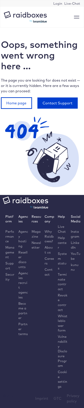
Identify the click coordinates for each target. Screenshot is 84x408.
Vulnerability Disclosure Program (62, 351)
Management (9, 252)
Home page (16, 103)
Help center (62, 242)
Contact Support (57, 103)
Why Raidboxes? (49, 236)
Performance (9, 236)
